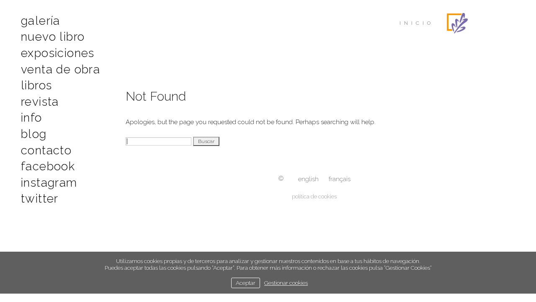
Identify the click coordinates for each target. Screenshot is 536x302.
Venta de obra (60, 69)
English (308, 179)
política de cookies (314, 196)
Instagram (49, 183)
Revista (40, 102)
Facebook (48, 166)
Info (31, 118)
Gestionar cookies (286, 282)
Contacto (46, 150)
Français (339, 179)
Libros (36, 85)
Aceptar (245, 282)
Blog (34, 134)
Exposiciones (58, 53)
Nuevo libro (53, 37)
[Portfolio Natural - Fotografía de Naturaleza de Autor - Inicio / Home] (457, 23)
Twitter (40, 199)
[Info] (281, 179)
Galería (40, 21)
